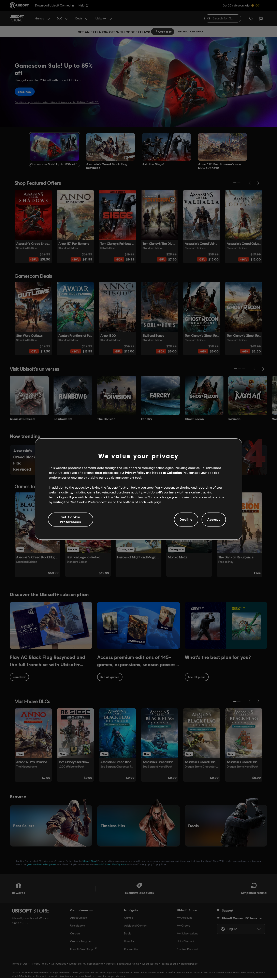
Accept (213, 519)
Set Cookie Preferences (70, 519)
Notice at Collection (167, 472)
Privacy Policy (135, 472)
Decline (186, 519)
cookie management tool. (123, 477)
